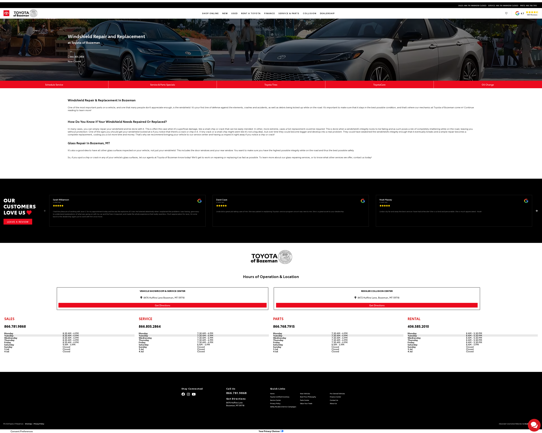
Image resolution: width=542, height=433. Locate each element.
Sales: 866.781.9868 (472, 5)
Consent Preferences (22, 431)
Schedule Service (54, 84)
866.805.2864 (150, 326)
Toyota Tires (271, 84)
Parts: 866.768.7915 (528, 5)
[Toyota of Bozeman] (25, 13)
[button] (536, 211)
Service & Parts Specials (162, 84)
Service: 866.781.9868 (503, 5)
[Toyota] (6, 13)
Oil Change (488, 84)
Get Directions (162, 305)
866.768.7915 (284, 326)
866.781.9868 (15, 326)
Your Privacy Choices (269, 431)
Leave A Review (18, 221)
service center (201, 134)
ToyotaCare (379, 84)
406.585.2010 (418, 326)
